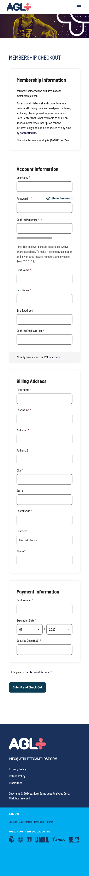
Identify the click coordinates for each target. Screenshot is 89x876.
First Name (24, 270)
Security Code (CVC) (29, 640)
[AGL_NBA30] (42, 841)
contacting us (28, 133)
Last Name (24, 290)
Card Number (25, 600)
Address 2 (22, 450)
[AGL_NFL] (29, 841)
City (20, 470)
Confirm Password (29, 219)
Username (23, 177)
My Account (39, 821)
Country (22, 531)
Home (50, 821)
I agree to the (32, 672)
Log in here (53, 357)
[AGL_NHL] (20, 841)
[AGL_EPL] (11, 841)
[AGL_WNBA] (58, 841)
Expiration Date (26, 620)
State (21, 490)
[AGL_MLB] (74, 841)
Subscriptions (25, 821)
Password (24, 198)
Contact (13, 821)
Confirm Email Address (30, 330)
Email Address (25, 310)
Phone (21, 551)
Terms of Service (39, 672)
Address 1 (23, 430)
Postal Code (24, 511)
